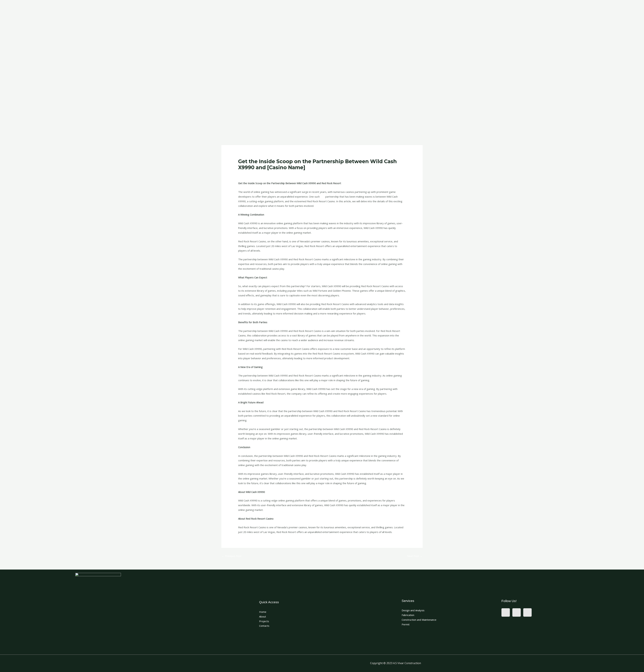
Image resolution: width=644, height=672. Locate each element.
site (322, 196)
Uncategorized (248, 174)
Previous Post (231, 556)
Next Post (414, 556)
